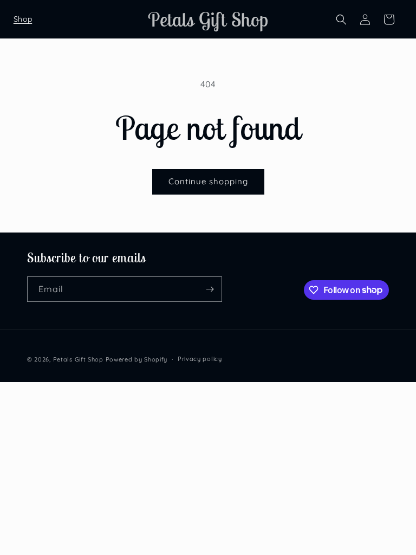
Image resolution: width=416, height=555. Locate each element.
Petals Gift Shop (78, 359)
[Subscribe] (210, 289)
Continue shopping (208, 181)
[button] (23, 19)
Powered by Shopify (137, 359)
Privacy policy (200, 359)
